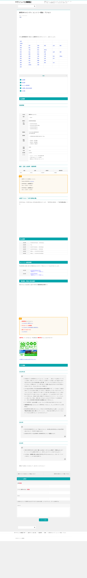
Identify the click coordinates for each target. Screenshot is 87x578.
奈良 (54, 56)
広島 (45, 58)
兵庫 (45, 56)
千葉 (29, 49)
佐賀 (29, 62)
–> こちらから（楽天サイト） (27, 323)
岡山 (38, 58)
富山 (29, 51)
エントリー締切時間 (25, 85)
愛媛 (38, 60)
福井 (45, 51)
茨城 (21, 47)
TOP (20, 532)
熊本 (45, 62)
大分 (54, 62)
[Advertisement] (43, 27)
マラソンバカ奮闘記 (23, 2)
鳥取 (21, 58)
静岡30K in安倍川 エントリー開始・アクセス (61, 473)
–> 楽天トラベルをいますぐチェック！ (27, 359)
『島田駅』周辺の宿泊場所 (27, 88)
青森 (21, 45)
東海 (20, 17)
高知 (45, 60)
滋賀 (21, 56)
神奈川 (45, 49)
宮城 (38, 45)
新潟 (21, 51)
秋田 (45, 45)
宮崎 (21, 64)
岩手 (29, 45)
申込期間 (23, 82)
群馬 (38, 47)
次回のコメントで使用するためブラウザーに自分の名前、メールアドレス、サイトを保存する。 (39, 501)
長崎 (38, 62)
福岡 (21, 62)
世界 (21, 66)
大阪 (38, 56)
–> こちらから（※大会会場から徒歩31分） (30, 327)
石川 (38, 51)
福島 (60, 45)
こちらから (32, 181)
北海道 (21, 43)
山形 (54, 45)
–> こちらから (24, 331)
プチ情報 (23, 90)
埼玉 (21, 49)
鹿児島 (30, 64)
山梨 (54, 51)
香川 (29, 60)
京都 (29, 56)
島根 (29, 58)
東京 (38, 49)
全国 (21, 41)
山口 (54, 58)
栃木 (29, 47)
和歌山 (61, 56)
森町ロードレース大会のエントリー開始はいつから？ (27, 473)
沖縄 (38, 64)
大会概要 (23, 79)
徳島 (21, 60)
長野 (60, 51)
